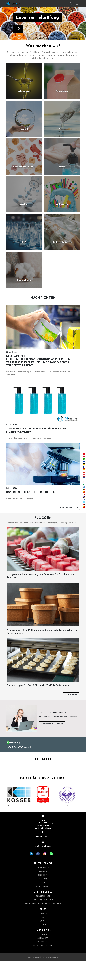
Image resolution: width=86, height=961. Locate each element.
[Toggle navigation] (77, 4)
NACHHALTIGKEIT (43, 886)
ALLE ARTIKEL (71, 695)
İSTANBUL (43, 913)
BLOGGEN (43, 934)
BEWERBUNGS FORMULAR (43, 900)
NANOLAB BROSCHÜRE (43, 946)
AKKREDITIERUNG (43, 942)
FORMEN (43, 871)
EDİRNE (43, 925)
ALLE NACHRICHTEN (69, 507)
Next (81, 795)
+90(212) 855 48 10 (43, 836)
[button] (6, 23)
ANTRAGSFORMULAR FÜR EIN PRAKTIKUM (43, 904)
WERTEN (43, 879)
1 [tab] (8, 805)
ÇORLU (43, 921)
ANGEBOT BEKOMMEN (52, 723)
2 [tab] (68, 805)
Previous (5, 795)
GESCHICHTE (43, 875)
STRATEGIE (43, 883)
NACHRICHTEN (43, 938)
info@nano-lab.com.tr (43, 846)
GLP (43, 917)
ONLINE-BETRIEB (43, 896)
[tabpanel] (19, 795)
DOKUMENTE (43, 867)
